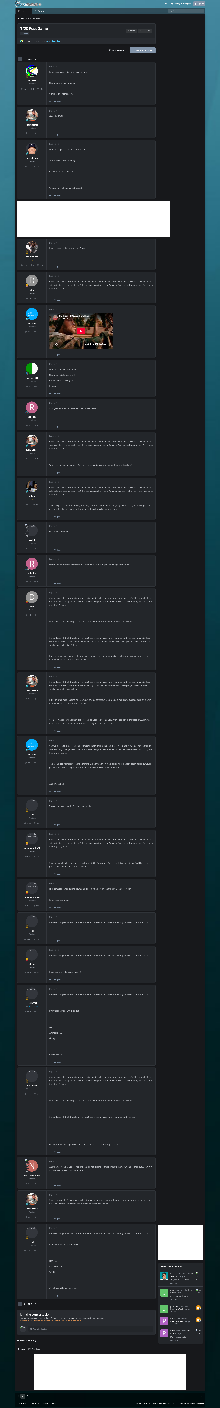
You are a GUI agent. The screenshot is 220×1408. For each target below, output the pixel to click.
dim (32, 290)
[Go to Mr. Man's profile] (32, 314)
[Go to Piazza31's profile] (164, 1276)
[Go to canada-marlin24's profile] (32, 839)
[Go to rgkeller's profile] (32, 407)
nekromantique (32, 1175)
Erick (31, 814)
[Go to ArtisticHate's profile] (32, 115)
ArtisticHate (32, 124)
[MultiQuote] (50, 102)
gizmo (32, 964)
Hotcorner (32, 1003)
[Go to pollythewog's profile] (32, 247)
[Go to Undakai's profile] (32, 487)
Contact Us (35, 1403)
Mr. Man (32, 323)
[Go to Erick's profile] (32, 805)
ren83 (32, 540)
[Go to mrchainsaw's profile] (32, 149)
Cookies (45, 1403)
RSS (54, 1403)
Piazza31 (174, 1273)
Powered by (192, 1403)
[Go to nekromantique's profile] (32, 1166)
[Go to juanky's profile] (164, 1293)
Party (172, 1318)
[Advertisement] (93, 219)
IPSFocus (147, 1403)
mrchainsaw (32, 158)
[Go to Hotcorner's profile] (32, 993)
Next (30, 59)
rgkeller (32, 417)
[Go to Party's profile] (164, 1321)
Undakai (32, 496)
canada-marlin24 (32, 848)
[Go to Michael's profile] (21, 41)
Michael (27, 41)
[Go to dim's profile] (32, 281)
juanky (173, 1289)
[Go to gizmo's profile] (32, 955)
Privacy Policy (23, 1403)
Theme (138, 1403)
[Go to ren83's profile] (32, 530)
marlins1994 (32, 378)
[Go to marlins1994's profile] (32, 368)
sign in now (76, 1318)
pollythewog (32, 256)
